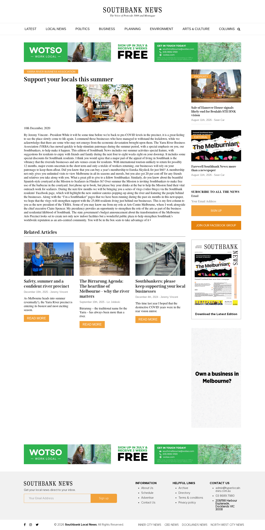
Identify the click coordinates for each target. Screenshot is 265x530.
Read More (36, 318)
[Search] (238, 29)
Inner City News (149, 524)
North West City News (227, 524)
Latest (30, 29)
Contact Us (148, 502)
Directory (184, 492)
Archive (183, 488)
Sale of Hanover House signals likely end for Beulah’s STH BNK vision (213, 111)
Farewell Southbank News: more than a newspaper (213, 168)
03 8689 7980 (225, 495)
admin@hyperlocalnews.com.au (228, 489)
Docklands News (194, 524)
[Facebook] (25, 525)
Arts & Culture (196, 29)
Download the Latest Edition (216, 314)
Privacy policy (187, 502)
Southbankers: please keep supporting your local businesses (160, 286)
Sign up (216, 211)
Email (194, 196)
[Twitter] (37, 525)
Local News (56, 29)
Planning (133, 29)
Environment (161, 29)
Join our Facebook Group (216, 225)
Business (107, 29)
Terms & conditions (190, 497)
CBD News (172, 524)
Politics (82, 29)
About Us (147, 488)
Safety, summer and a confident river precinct (46, 284)
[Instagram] (30, 525)
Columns (227, 29)
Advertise (147, 497)
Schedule (147, 492)
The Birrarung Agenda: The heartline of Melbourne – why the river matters (104, 289)
